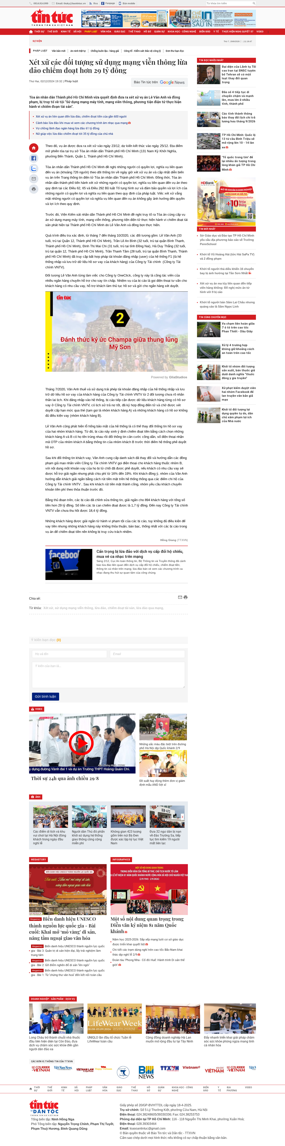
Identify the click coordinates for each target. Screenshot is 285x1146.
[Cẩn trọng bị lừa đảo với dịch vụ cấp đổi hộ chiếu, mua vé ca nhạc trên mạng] (68, 564)
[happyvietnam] (85, 1068)
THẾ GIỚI (52, 31)
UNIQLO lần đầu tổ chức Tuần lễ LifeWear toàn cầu (109, 1039)
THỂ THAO (134, 31)
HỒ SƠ (147, 31)
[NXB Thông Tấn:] (107, 1072)
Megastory (35, 919)
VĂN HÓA (106, 31)
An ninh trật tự (78, 50)
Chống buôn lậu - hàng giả (105, 50)
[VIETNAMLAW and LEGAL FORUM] (67, 1070)
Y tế (216, 31)
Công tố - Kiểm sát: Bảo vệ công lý (142, 50)
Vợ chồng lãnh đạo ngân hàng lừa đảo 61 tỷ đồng (67, 128)
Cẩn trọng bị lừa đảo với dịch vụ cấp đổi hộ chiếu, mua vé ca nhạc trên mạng (140, 554)
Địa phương (232, 1089)
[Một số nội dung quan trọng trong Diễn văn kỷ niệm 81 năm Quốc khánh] (149, 890)
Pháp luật (40, 50)
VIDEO (259, 31)
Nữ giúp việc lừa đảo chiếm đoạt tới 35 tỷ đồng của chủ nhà (74, 134)
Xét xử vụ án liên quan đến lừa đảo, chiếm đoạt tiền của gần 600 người (81, 116)
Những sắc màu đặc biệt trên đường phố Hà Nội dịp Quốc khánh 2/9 (162, 746)
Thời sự (39, 31)
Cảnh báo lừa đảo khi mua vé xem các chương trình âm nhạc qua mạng (82, 123)
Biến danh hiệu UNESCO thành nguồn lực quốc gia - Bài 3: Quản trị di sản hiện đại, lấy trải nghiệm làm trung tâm (68, 951)
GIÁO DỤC (119, 31)
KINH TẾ (65, 31)
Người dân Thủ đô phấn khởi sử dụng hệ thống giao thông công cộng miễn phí (88, 837)
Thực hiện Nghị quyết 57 (237, 31)
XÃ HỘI (77, 31)
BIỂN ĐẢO (204, 31)
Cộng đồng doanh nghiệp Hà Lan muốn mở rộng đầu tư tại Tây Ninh (170, 1039)
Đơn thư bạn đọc (175, 50)
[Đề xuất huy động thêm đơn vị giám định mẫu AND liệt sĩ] (163, 763)
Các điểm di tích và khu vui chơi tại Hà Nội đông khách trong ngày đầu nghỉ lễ (49, 837)
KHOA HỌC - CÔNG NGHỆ (182, 31)
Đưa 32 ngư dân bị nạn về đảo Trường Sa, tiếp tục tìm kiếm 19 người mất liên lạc (165, 837)
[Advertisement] (108, 625)
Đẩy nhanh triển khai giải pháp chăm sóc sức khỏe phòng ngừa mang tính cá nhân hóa (229, 1041)
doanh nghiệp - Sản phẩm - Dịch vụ (53, 999)
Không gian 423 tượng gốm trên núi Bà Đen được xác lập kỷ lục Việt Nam (127, 837)
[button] (182, 817)
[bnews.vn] (129, 1072)
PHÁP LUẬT (91, 31)
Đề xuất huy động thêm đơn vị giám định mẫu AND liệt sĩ (162, 782)
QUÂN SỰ (159, 31)
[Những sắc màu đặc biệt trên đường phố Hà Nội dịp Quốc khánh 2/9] (163, 727)
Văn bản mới (58, 50)
